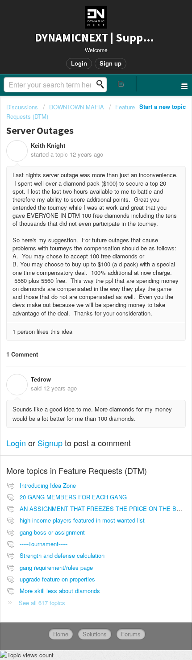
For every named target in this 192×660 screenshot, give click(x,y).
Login (16, 442)
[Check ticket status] (121, 83)
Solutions (95, 634)
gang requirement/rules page (56, 567)
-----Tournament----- (43, 544)
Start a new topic (162, 106)
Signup (50, 442)
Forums (131, 634)
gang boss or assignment (52, 532)
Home (60, 634)
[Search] (102, 84)
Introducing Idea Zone (48, 485)
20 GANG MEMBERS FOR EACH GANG (73, 497)
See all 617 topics (42, 602)
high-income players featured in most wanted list (82, 520)
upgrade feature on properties (57, 579)
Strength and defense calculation (62, 555)
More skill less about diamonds (60, 590)
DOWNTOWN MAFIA (76, 107)
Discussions (22, 107)
